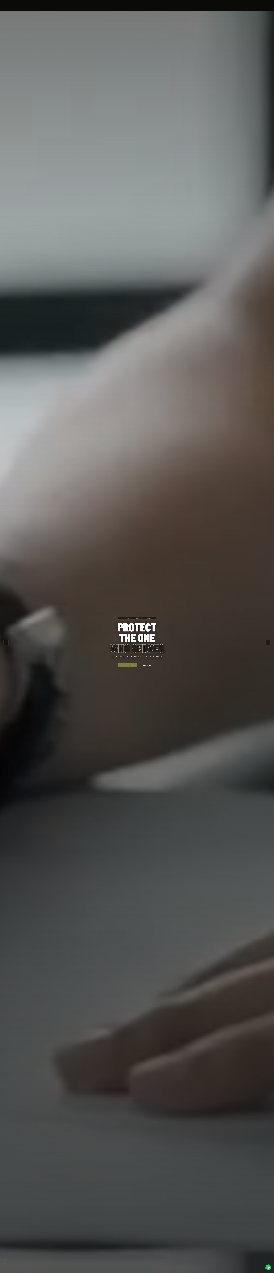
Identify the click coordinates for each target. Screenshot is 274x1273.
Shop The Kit (127, 665)
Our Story (147, 665)
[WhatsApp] (268, 1267)
